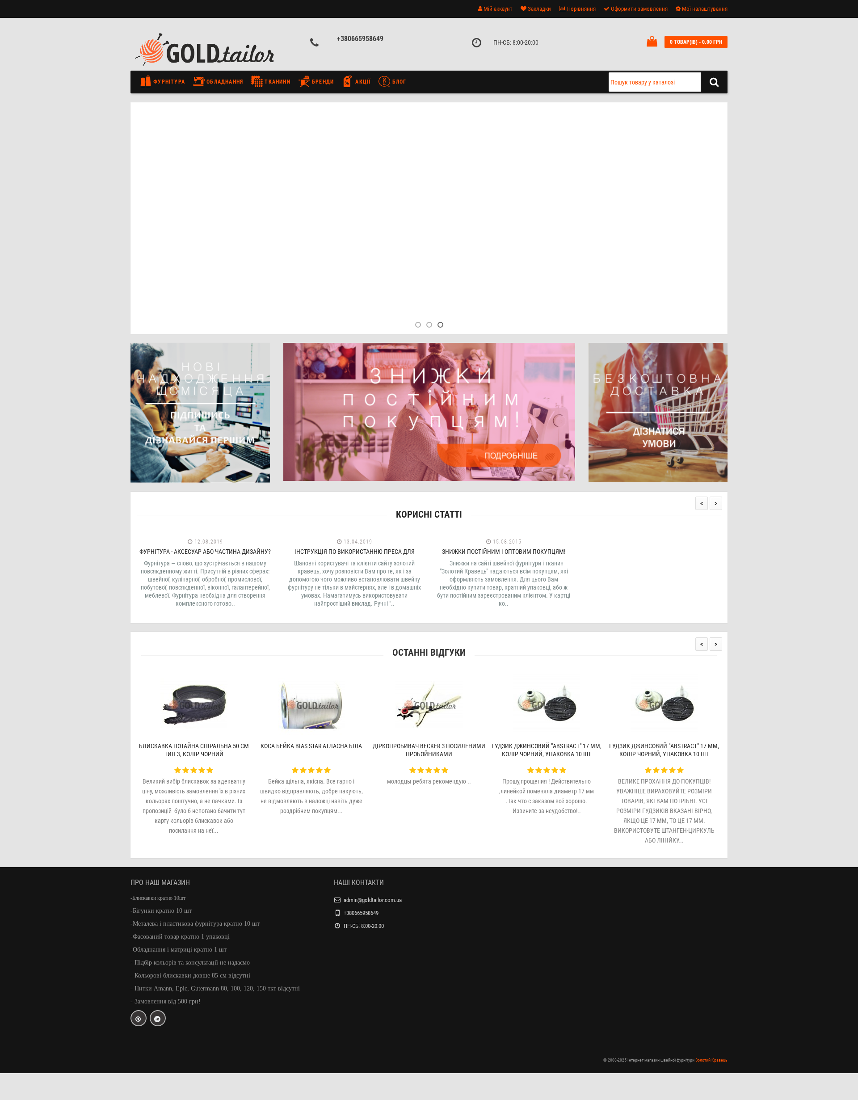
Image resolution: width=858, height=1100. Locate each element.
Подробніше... (279, 235)
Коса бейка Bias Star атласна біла (311, 746)
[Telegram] (158, 1018)
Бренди (322, 82)
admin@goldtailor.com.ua (373, 900)
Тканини (276, 82)
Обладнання (224, 82)
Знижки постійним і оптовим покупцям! (503, 551)
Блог (398, 82)
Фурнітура (168, 82)
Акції (361, 82)
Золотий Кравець (711, 1060)
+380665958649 (360, 38)
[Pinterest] (138, 1018)
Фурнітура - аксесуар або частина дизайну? (205, 551)
